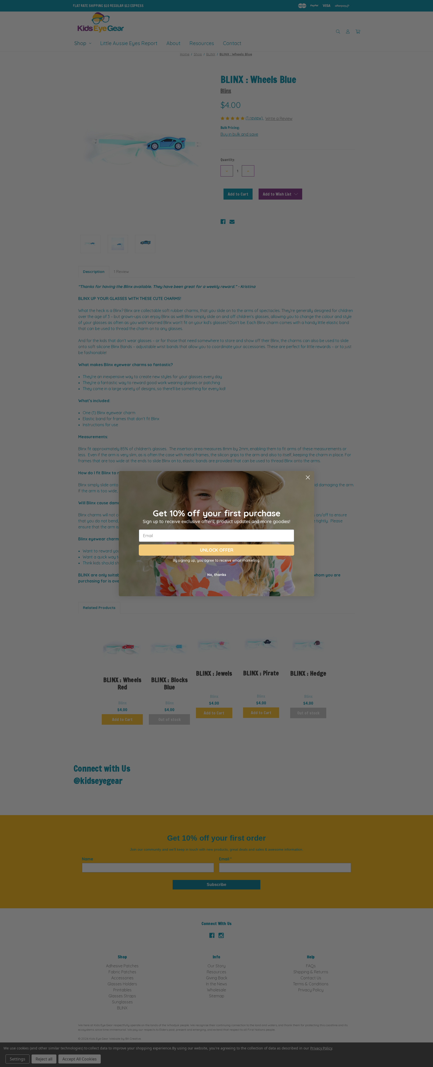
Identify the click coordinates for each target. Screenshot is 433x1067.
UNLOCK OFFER (216, 550)
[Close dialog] (307, 477)
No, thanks (216, 574)
